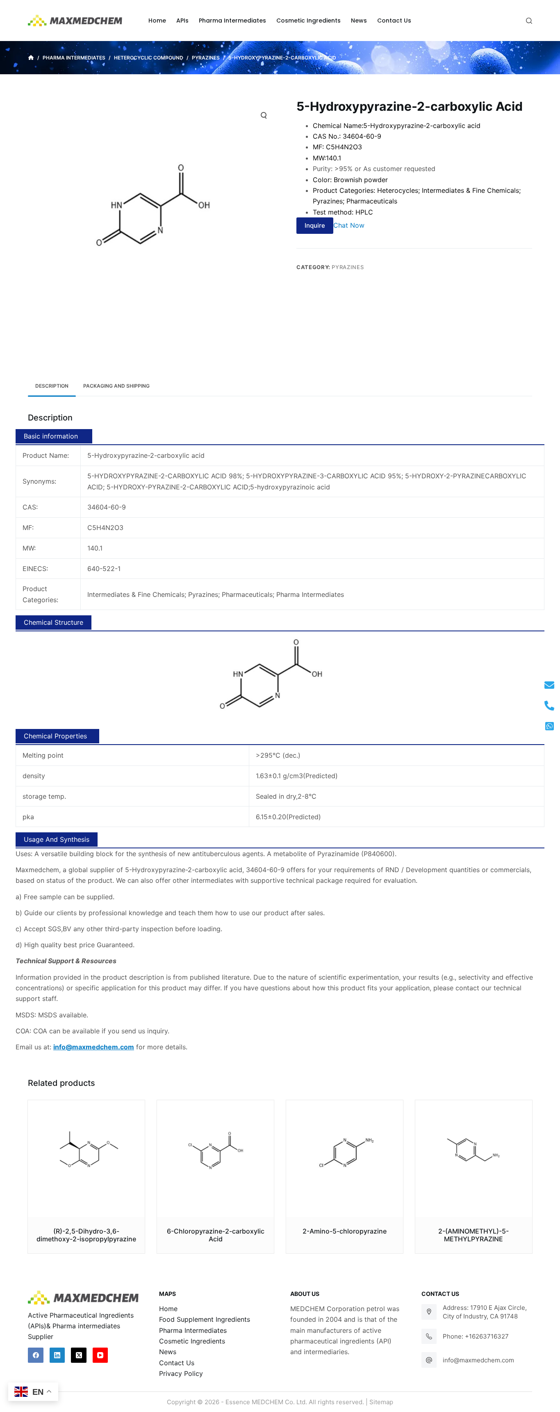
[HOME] (31, 58)
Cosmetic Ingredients (192, 1341)
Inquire (315, 225)
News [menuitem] (359, 20)
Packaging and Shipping (116, 386)
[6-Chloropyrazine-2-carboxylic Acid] (215, 1158)
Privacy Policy (181, 1373)
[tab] (52, 385)
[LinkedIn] (57, 1355)
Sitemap (381, 1402)
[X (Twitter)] (79, 1355)
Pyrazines (348, 267)
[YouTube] (100, 1355)
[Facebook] (35, 1355)
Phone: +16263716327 (476, 1336)
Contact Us (176, 1363)
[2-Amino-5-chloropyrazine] (344, 1158)
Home (168, 1309)
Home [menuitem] (157, 20)
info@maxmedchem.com (478, 1360)
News (167, 1352)
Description (51, 386)
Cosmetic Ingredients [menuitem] (308, 20)
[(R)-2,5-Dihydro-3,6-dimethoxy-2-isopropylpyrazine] (86, 1158)
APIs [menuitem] (182, 20)
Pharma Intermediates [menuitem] (232, 20)
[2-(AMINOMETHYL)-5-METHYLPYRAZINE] (473, 1158)
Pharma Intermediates (193, 1330)
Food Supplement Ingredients (204, 1319)
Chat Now (348, 225)
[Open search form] (529, 21)
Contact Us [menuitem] (394, 20)
